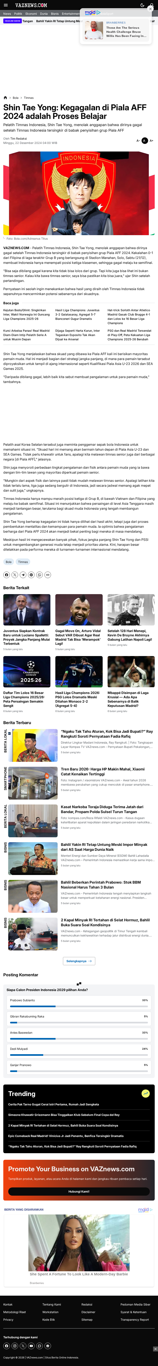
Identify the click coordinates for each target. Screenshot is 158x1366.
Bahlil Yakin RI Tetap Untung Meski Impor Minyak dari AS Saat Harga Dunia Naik (104, 846)
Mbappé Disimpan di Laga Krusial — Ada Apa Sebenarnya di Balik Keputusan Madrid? (128, 699)
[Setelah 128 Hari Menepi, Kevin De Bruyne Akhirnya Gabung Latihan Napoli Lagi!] (131, 609)
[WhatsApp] (39, 575)
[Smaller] (138, 140)
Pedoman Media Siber (135, 1304)
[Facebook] (6, 575)
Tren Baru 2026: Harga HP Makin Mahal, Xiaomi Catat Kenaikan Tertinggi (103, 771)
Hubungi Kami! (79, 1191)
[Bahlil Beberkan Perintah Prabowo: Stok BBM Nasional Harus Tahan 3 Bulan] (33, 896)
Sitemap (87, 1319)
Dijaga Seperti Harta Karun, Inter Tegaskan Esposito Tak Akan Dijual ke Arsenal (77, 335)
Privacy (8, 1319)
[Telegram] (23, 575)
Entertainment (71, 13)
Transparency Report (135, 1319)
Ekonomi (31, 13)
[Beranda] (5, 98)
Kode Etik (48, 1319)
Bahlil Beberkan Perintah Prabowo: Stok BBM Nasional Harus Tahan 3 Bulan (101, 884)
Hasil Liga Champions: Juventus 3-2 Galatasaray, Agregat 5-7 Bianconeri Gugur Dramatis (77, 314)
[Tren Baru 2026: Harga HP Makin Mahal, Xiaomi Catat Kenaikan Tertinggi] (33, 783)
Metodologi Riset (14, 1312)
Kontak (8, 1304)
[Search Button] (152, 5)
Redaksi (86, 1304)
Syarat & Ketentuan (133, 1312)
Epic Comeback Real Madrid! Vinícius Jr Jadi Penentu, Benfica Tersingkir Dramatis (66, 1136)
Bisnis (55, 13)
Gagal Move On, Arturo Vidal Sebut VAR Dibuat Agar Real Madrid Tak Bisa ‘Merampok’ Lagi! (78, 637)
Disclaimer (88, 1312)
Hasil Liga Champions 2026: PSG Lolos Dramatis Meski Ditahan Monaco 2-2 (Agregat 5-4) (77, 699)
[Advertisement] (79, 60)
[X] (15, 575)
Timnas (23, 562)
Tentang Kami (51, 1304)
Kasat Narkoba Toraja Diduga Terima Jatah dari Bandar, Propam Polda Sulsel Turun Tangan (102, 809)
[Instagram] (15, 1346)
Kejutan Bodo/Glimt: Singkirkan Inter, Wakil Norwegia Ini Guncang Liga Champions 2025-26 (26, 314)
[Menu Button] (6, 5)
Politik (18, 13)
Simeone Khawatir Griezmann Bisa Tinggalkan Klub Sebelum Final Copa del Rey (64, 1114)
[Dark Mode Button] (142, 5)
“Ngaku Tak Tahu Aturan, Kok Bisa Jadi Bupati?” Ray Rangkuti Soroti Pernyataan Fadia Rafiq (107, 733)
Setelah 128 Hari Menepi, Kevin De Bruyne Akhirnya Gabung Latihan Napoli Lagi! (130, 635)
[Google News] (47, 1346)
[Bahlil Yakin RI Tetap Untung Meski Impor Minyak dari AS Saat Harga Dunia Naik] (33, 858)
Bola (9, 562)
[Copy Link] (47, 575)
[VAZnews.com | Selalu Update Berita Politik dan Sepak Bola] (31, 5)
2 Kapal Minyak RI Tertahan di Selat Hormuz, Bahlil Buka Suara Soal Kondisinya (105, 922)
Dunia (44, 13)
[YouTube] (31, 1346)
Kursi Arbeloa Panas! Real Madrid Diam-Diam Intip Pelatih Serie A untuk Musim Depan (26, 335)
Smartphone (5, 778)
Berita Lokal (5, 741)
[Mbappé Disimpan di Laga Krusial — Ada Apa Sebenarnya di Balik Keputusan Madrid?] (131, 671)
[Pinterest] (31, 575)
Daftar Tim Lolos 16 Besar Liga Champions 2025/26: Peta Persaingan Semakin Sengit (24, 699)
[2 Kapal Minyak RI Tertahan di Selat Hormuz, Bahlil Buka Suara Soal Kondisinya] (33, 934)
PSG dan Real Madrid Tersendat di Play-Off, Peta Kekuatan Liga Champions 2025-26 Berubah (129, 335)
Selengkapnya (76, 961)
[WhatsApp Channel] (39, 1346)
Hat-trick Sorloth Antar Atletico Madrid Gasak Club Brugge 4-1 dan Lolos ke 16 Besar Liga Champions (129, 316)
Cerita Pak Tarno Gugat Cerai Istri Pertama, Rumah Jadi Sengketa (53, 1104)
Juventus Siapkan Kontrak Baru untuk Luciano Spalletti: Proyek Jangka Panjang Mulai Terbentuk (26, 637)
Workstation (50, 1312)
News (7, 13)
